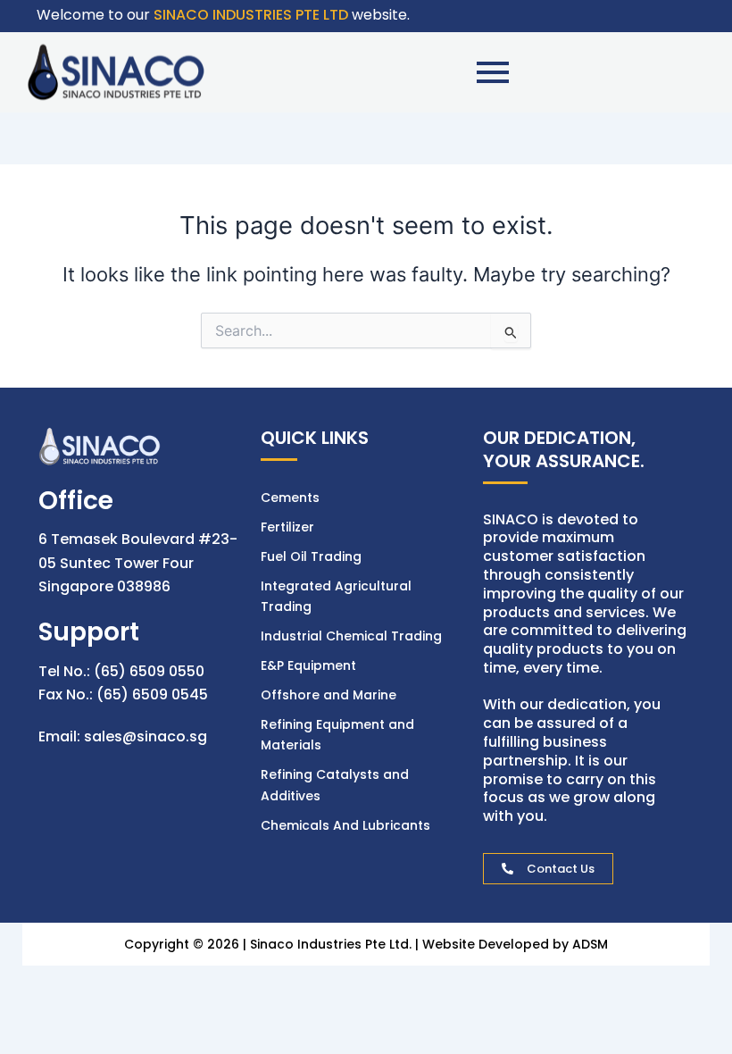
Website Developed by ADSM (515, 944)
